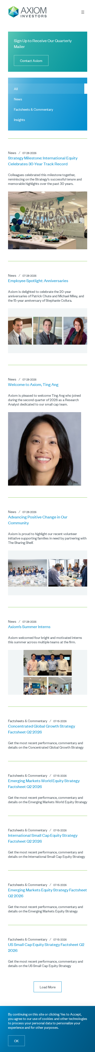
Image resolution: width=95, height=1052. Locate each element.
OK (16, 1040)
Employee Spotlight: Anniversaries (38, 280)
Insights (19, 119)
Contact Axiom (31, 60)
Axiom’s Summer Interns (29, 626)
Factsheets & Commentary (33, 109)
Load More (48, 986)
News (18, 98)
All (16, 88)
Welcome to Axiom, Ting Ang (33, 384)
